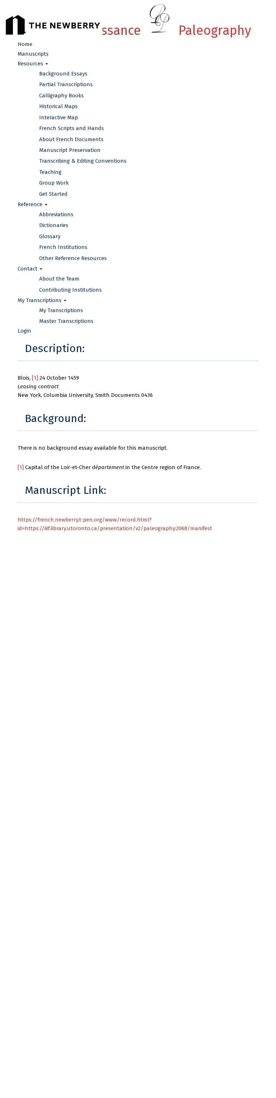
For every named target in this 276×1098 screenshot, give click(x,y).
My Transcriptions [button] (40, 300)
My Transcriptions (61, 310)
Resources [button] (31, 63)
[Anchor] (90, 347)
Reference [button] (31, 204)
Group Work (54, 183)
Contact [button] (28, 268)
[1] (35, 378)
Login (24, 331)
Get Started (53, 194)
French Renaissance (138, 30)
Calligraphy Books (61, 95)
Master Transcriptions (66, 321)
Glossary (49, 236)
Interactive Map (58, 117)
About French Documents (71, 139)
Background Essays (63, 73)
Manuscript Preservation (70, 150)
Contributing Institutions (70, 290)
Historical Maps (58, 106)
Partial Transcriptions (66, 84)
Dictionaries (53, 225)
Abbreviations (56, 214)
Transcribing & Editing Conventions (82, 161)
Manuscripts (33, 54)
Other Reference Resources (73, 258)
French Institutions (63, 247)
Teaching (50, 172)
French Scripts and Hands (71, 128)
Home (25, 44)
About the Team (59, 278)
